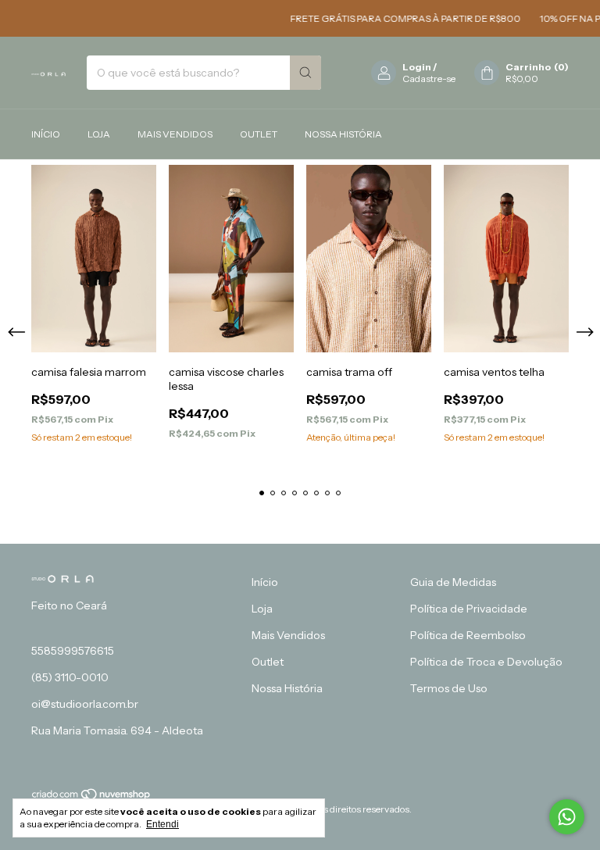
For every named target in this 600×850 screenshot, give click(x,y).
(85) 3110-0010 (70, 677)
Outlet (258, 134)
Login (416, 67)
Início (45, 134)
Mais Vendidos (175, 134)
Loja (99, 134)
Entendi (162, 824)
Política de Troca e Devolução (486, 662)
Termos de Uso (449, 688)
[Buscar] (305, 72)
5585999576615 (72, 651)
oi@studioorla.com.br (84, 704)
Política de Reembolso (468, 635)
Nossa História (343, 134)
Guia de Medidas (453, 582)
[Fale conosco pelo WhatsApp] (566, 816)
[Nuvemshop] (91, 797)
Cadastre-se (428, 78)
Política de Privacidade (468, 609)
